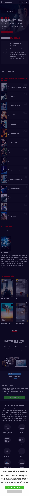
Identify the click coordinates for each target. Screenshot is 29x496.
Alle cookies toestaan (14, 487)
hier (14, 483)
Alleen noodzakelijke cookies (14, 494)
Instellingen (14, 491)
